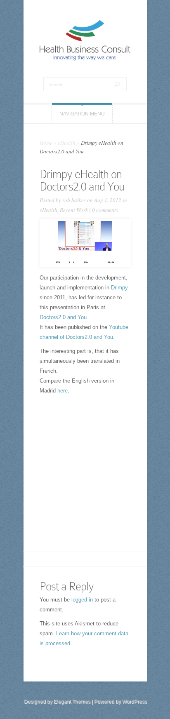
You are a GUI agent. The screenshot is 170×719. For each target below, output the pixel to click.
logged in (82, 600)
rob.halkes (74, 200)
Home (46, 142)
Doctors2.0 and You (63, 317)
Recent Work (74, 210)
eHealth (67, 142)
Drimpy (119, 287)
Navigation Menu (82, 114)
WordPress (134, 702)
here (62, 391)
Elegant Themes (72, 702)
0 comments (105, 210)
